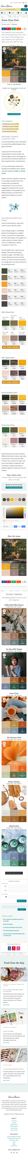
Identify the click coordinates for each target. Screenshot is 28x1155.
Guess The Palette (8, 924)
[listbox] (15, 512)
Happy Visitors (14, 1124)
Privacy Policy (14, 1128)
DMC (16, 171)
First (5, 886)
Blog (14, 1144)
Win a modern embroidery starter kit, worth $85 (13, 920)
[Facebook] (11, 1152)
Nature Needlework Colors (10, 129)
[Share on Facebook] (4, 29)
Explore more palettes (14, 873)
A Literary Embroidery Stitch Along (12, 927)
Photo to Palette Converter (14, 1136)
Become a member (17, 2)
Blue (5, 13)
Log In (25, 2)
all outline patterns (14, 114)
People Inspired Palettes (9, 131)
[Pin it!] (14, 558)
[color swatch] (4, 521)
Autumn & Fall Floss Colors (10, 124)
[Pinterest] (14, 1152)
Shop (11, 2)
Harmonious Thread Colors (10, 126)
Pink (21, 13)
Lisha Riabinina (17, 84)
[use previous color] (4, 510)
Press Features (14, 1126)
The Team (14, 1121)
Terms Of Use (14, 1130)
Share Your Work (14, 1140)
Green (12, 13)
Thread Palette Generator (14, 1138)
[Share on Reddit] (18, 29)
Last (6, 890)
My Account (14, 1145)
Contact (14, 1122)
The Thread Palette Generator (11, 930)
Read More (6, 1004)
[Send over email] (14, 29)
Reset (24, 9)
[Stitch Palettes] (7, 6)
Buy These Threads (11, 347)
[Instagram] (17, 1152)
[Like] (4, 48)
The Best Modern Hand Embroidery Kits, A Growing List (14, 934)
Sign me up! (21, 901)
